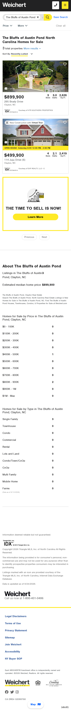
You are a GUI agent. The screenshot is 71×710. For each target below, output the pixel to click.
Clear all (61, 25)
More (21, 25)
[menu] (65, 5)
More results (31, 48)
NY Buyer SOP (13, 658)
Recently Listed (19, 53)
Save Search (60, 17)
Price (6, 25)
